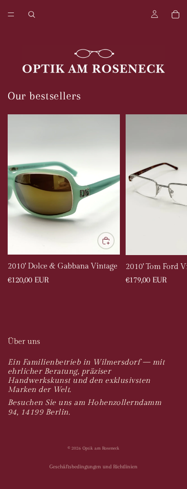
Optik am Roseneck (100, 448)
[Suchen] (31, 14)
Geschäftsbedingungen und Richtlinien (93, 467)
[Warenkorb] (175, 14)
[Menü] (11, 14)
